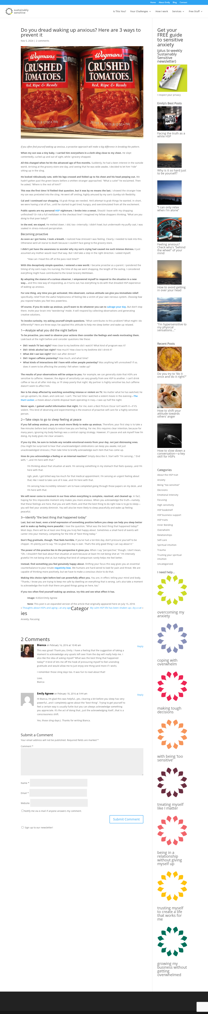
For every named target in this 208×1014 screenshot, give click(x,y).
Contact (183, 2)
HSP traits (162, 519)
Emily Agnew (45, 693)
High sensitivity (165, 504)
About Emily (164, 2)
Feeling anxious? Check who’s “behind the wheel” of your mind (171, 248)
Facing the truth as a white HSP (171, 134)
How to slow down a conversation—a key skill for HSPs (171, 453)
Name (25, 783)
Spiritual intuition (166, 544)
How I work (162, 11)
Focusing (34, 619)
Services (176, 11)
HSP (57, 210)
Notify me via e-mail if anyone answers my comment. (53, 810)
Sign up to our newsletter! (39, 827)
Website (25, 803)
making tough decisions (169, 710)
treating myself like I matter (170, 806)
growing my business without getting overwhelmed (172, 969)
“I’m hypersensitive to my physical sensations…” (172, 327)
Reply (140, 646)
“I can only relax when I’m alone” (168, 208)
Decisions (162, 489)
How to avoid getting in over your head (171, 288)
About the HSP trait (167, 474)
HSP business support (169, 515)
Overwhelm (163, 529)
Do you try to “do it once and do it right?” (171, 375)
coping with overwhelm (167, 662)
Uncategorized (165, 563)
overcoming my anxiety (170, 613)
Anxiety (25, 619)
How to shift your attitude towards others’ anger (169, 413)
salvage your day (116, 306)
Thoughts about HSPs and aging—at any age (47, 607)
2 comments (42, 40)
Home (153, 2)
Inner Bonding (165, 524)
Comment (27, 746)
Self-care (162, 540)
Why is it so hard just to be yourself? (171, 171)
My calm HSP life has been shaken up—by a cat (116, 607)
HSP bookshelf (165, 509)
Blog (175, 2)
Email (25, 793)
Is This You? (119, 11)
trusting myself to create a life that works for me (170, 913)
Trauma (161, 549)
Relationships (164, 534)
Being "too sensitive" (168, 484)
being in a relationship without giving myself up (169, 858)
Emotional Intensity (167, 494)
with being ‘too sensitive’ (170, 758)
